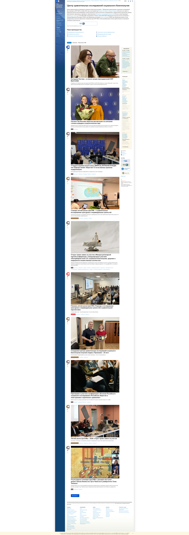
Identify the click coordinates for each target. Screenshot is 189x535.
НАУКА (94, 507)
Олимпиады (81, 511)
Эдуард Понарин (112, 11)
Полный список (123, 176)
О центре (58, 11)
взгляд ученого (102, 267)
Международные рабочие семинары (104, 34)
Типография (107, 512)
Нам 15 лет (58, 16)
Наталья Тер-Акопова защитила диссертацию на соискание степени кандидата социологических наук (91, 122)
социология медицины (106, 269)
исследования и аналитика (95, 267)
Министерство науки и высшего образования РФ (123, 509)
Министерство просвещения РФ (123, 510)
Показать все (125, 71)
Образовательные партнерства (84, 521)
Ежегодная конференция (102, 36)
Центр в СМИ (58, 31)
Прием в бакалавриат (83, 512)
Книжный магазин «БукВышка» (110, 511)
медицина (91, 269)
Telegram (123, 152)
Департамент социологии (110, 503)
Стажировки (58, 18)
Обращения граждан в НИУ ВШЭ (71, 516)
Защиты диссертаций (96, 513)
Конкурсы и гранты (95, 516)
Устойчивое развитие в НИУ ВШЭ (72, 511)
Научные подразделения (96, 508)
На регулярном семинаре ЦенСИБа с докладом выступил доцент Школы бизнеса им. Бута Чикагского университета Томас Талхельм (94, 481)
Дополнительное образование (84, 517)
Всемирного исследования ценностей (105, 14)
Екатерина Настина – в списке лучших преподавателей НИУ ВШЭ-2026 (92, 80)
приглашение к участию (109, 267)
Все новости (75, 495)
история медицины (74, 269)
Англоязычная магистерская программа (75, 36)
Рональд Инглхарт (103, 11)
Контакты (58, 35)
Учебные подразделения (93, 503)
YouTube (123, 154)
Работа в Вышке (69, 529)
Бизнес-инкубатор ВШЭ (83, 520)
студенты (90, 218)
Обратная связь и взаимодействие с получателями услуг (85, 523)
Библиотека (107, 508)
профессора (86, 218)
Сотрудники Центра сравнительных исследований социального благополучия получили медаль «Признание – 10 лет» (93, 352)
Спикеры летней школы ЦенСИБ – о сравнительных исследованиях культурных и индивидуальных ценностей (91, 211)
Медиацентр (108, 513)
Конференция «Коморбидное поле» (83, 269)
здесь (110, 533)
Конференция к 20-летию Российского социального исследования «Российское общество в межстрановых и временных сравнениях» (126, 54)
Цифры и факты (69, 508)
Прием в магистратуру (83, 515)
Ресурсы (57, 33)
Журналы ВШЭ (108, 515)
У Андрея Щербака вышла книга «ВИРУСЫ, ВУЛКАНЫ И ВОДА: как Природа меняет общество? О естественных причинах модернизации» (93, 167)
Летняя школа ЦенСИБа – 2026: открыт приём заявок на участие (94, 438)
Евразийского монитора (72, 15)
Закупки (68, 515)
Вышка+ (81, 513)
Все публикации (125, 146)
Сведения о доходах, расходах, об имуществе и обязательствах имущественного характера (72, 521)
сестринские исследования (98, 269)
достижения (76, 129)
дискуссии (88, 267)
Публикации (58, 29)
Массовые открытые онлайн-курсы (124, 512)
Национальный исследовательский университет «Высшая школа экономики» (78, 503)
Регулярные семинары (58, 27)
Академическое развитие (96, 515)
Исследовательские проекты (59, 20)
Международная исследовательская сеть (76, 32)
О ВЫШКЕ (68, 507)
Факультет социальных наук (102, 503)
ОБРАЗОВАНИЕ (82, 507)
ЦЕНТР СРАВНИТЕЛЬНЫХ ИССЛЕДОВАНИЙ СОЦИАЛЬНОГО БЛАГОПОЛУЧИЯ (59, 5)
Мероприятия (126, 48)
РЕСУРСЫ (107, 507)
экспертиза (88, 402)
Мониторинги (95, 511)
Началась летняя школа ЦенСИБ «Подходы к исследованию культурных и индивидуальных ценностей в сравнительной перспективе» (92, 308)
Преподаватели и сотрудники (71, 512)
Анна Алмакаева (104, 17)
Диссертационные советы (97, 512)
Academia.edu (124, 153)
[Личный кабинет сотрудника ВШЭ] (130, 1)
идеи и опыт (81, 218)
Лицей (81, 508)
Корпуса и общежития (70, 513)
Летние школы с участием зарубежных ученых (106, 32)
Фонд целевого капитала (70, 517)
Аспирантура (82, 516)
